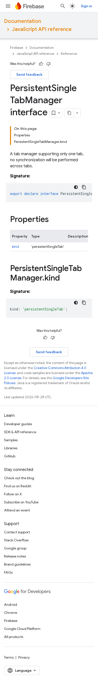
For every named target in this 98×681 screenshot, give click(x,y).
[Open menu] (8, 6)
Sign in (86, 6)
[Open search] (63, 6)
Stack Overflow (16, 540)
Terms (9, 657)
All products (13, 636)
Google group (15, 548)
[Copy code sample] (84, 187)
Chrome (10, 612)
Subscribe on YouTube (21, 502)
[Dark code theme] (76, 187)
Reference (69, 54)
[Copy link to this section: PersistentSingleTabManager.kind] (65, 278)
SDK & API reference (20, 432)
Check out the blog (19, 478)
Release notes (15, 556)
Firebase (16, 48)
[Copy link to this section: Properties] (54, 220)
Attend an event (17, 510)
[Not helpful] (48, 64)
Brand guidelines (17, 564)
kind (15, 246)
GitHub (9, 456)
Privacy (24, 657)
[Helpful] (41, 64)
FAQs (8, 572)
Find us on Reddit (17, 486)
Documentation (22, 21)
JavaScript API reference (42, 29)
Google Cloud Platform (22, 628)
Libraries (10, 448)
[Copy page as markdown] (69, 113)
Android (10, 604)
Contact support (17, 532)
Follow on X (13, 494)
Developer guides (18, 424)
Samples (11, 440)
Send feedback (29, 74)
